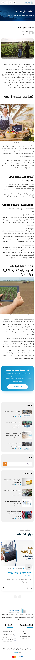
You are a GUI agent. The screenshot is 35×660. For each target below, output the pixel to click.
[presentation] (15, 596)
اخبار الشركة (25, 15)
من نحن (25, 631)
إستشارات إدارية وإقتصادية (27, 344)
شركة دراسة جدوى (25, 636)
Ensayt (16, 652)
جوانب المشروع (6, 75)
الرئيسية (31, 15)
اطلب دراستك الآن (17, 387)
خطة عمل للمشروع (8, 217)
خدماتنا (25, 634)
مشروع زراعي (17, 163)
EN (14, 2)
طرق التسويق (14, 255)
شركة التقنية (25, 639)
